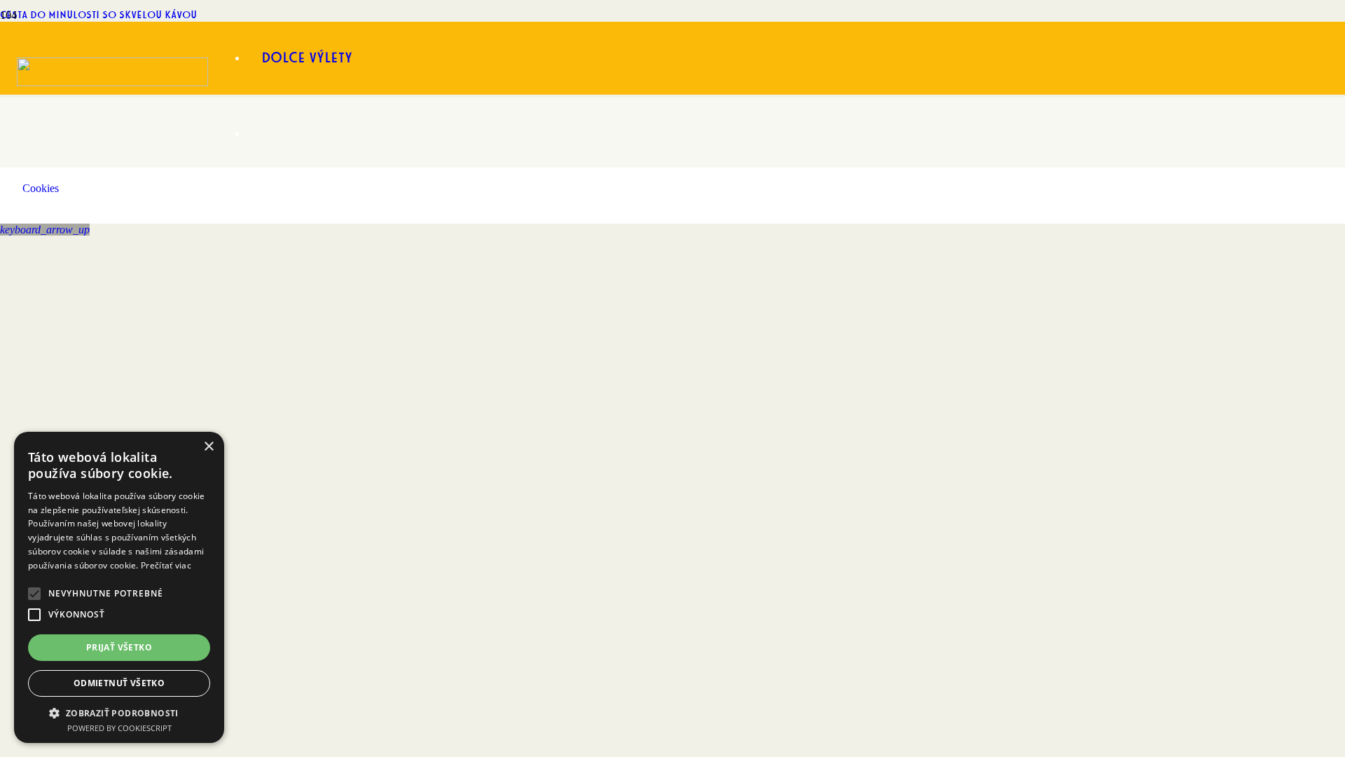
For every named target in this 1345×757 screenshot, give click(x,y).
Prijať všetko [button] (119, 647)
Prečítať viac (166, 565)
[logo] (112, 82)
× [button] (208, 447)
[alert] (119, 587)
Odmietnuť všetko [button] (119, 683)
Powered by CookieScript (119, 728)
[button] (45, 230)
